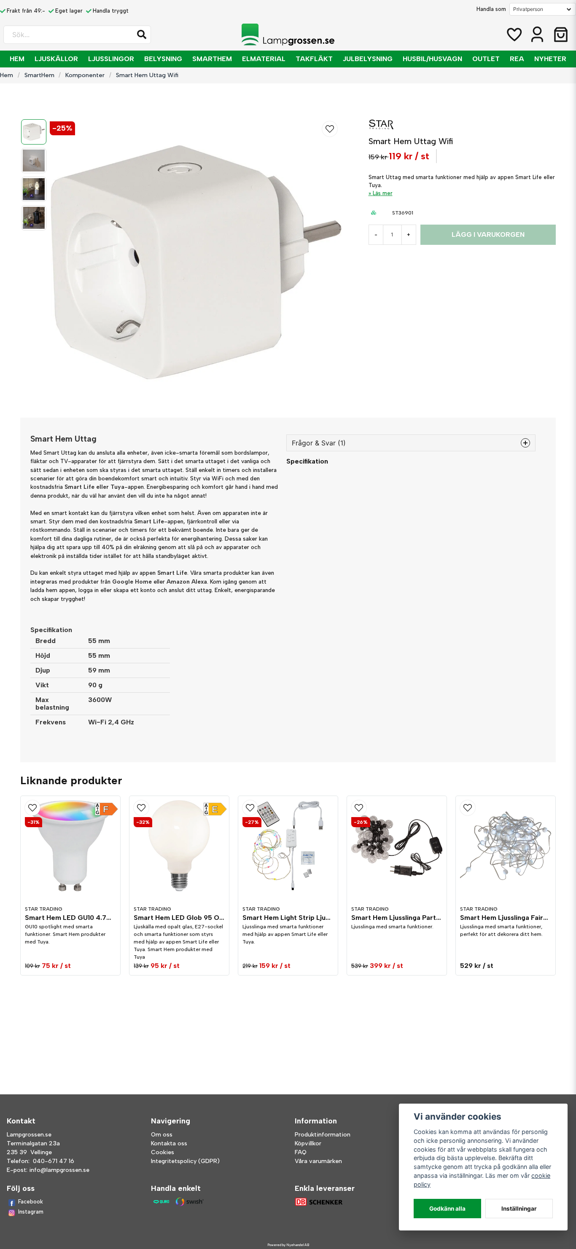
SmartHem (212, 59)
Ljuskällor (56, 59)
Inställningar (519, 1208)
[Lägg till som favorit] (513, 34)
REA (517, 59)
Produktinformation (322, 1134)
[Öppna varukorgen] (561, 34)
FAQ (301, 1152)
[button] (141, 34)
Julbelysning (368, 59)
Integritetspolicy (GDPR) (185, 1161)
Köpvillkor (308, 1143)
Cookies (162, 1152)
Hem (17, 59)
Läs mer (383, 193)
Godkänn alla (447, 1208)
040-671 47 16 (53, 1161)
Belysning (163, 59)
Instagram (30, 1212)
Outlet (486, 59)
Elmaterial (263, 59)
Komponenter (85, 75)
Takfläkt (314, 59)
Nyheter (550, 59)
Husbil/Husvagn (432, 59)
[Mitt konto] (537, 34)
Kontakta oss (169, 1143)
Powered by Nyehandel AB (288, 1245)
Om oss (161, 1134)
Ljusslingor (111, 59)
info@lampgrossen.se (59, 1170)
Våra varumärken (318, 1161)
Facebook (30, 1201)
